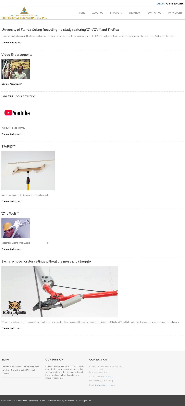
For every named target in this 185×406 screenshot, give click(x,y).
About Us (97, 13)
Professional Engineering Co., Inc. (31, 401)
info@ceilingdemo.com (105, 385)
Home (82, 13)
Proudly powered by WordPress (60, 401)
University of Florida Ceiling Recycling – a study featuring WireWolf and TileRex (60, 29)
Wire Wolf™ (10, 213)
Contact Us (154, 13)
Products (116, 13)
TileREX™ (8, 146)
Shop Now (134, 13)
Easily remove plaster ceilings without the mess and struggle (46, 261)
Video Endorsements (16, 54)
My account (175, 13)
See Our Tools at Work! (18, 96)
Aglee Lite (86, 401)
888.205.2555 (107, 376)
